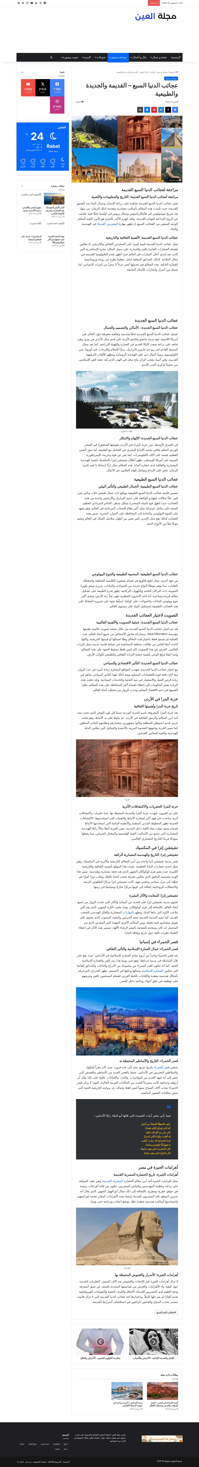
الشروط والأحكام (54, 1462)
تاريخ (65, 1444)
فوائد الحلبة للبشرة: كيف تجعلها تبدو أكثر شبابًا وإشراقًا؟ (56, 239)
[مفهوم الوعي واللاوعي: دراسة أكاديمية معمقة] (31, 198)
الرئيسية (175, 57)
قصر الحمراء (162, 1067)
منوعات (101, 57)
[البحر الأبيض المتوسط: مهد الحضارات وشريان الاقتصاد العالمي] (54, 198)
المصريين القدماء (107, 224)
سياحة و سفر (119, 57)
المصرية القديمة (113, 1181)
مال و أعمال (139, 57)
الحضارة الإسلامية (152, 970)
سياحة (22, 1444)
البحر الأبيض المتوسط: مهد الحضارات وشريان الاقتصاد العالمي (55, 210)
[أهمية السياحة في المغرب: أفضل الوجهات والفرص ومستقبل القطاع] (162, 1391)
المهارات (128, 912)
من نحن (28, 1462)
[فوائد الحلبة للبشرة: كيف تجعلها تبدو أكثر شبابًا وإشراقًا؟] (54, 227)
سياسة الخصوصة (39, 1462)
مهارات (57, 1449)
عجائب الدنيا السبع (165, 1312)
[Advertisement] (71, 29)
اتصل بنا (20, 1462)
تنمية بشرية (45, 1444)
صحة (65, 1449)
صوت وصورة (70, 57)
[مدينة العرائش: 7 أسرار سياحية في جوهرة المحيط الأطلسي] (126, 1391)
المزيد (87, 57)
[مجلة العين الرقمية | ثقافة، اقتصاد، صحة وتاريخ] (156, 16)
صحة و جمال (159, 57)
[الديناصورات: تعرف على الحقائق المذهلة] (31, 227)
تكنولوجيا (56, 1444)
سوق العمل (32, 1444)
